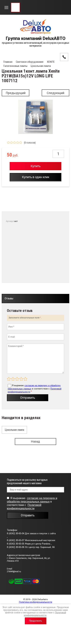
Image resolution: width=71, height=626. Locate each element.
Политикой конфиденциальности (45, 614)
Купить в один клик (35, 177)
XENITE (51, 61)
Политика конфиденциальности (35, 601)
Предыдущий (16, 93)
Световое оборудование (29, 61)
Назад (35, 441)
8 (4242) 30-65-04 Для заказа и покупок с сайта (31, 533)
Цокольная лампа (41, 66)
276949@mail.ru (14, 571)
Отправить (27, 397)
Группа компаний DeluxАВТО (35, 38)
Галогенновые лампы (15, 66)
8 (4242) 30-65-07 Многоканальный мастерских (31, 540)
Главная (7, 61)
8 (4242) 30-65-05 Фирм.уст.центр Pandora (29, 543)
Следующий (55, 93)
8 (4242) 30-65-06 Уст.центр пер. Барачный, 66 (31, 547)
